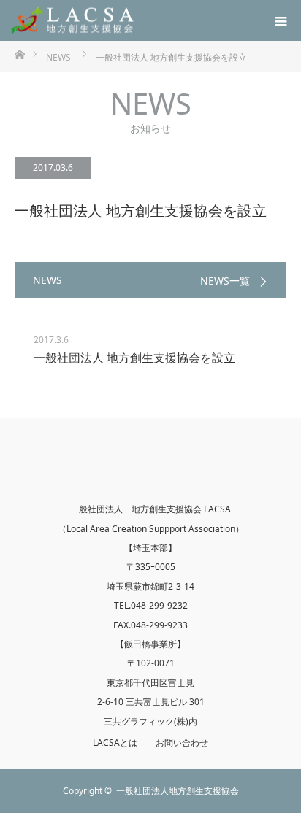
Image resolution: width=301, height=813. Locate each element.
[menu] (280, 20)
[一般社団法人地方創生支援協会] (73, 21)
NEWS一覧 (225, 281)
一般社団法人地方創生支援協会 (177, 791)
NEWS (58, 57)
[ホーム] (19, 53)
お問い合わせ (182, 742)
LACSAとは (115, 742)
